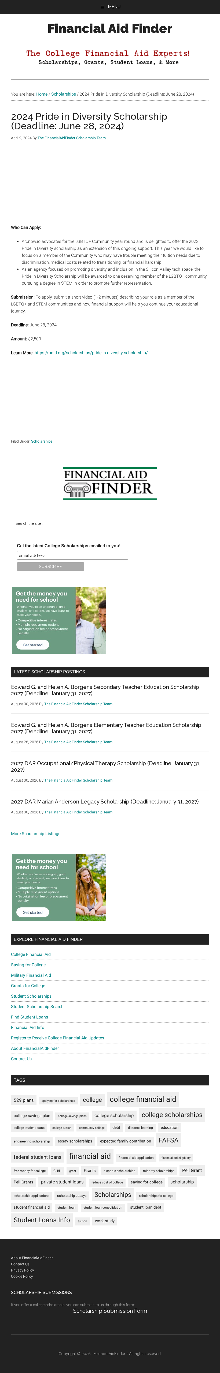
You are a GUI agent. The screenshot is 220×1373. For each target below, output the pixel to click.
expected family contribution (125, 1141)
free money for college (30, 1171)
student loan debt (145, 1207)
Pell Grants (23, 1182)
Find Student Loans (29, 1017)
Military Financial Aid (31, 975)
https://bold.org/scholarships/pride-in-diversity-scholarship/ (91, 352)
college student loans (29, 1128)
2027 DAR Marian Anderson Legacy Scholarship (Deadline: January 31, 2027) (105, 801)
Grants (90, 1170)
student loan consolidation (102, 1207)
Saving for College (28, 964)
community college (92, 1128)
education (169, 1127)
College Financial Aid (31, 954)
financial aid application (136, 1158)
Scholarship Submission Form (110, 1311)
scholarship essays (72, 1196)
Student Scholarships (31, 996)
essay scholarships (75, 1141)
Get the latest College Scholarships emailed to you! (68, 546)
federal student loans (37, 1157)
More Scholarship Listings (35, 833)
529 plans (24, 1100)
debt (116, 1127)
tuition (82, 1221)
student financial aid (32, 1207)
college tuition (61, 1128)
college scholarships (172, 1115)
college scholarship (114, 1115)
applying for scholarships (58, 1101)
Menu (114, 6)
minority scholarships (158, 1171)
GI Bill (57, 1171)
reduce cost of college (107, 1182)
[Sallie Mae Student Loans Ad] (59, 652)
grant (72, 1171)
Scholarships (42, 441)
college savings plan (32, 1116)
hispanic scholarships (119, 1171)
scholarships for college (156, 1196)
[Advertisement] (110, 186)
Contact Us (21, 1058)
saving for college (147, 1182)
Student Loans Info (42, 1220)
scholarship (182, 1182)
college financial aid (143, 1099)
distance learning (140, 1128)
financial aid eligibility (176, 1158)
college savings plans (72, 1116)
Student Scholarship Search (37, 1006)
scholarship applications (31, 1196)
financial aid (90, 1156)
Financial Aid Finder (110, 28)
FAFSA (168, 1140)
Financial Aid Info (27, 1027)
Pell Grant (192, 1170)
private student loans (62, 1182)
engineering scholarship (32, 1141)
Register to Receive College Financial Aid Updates (57, 1037)
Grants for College (28, 985)
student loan (66, 1207)
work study (105, 1221)
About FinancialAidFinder (35, 1048)
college (92, 1099)
